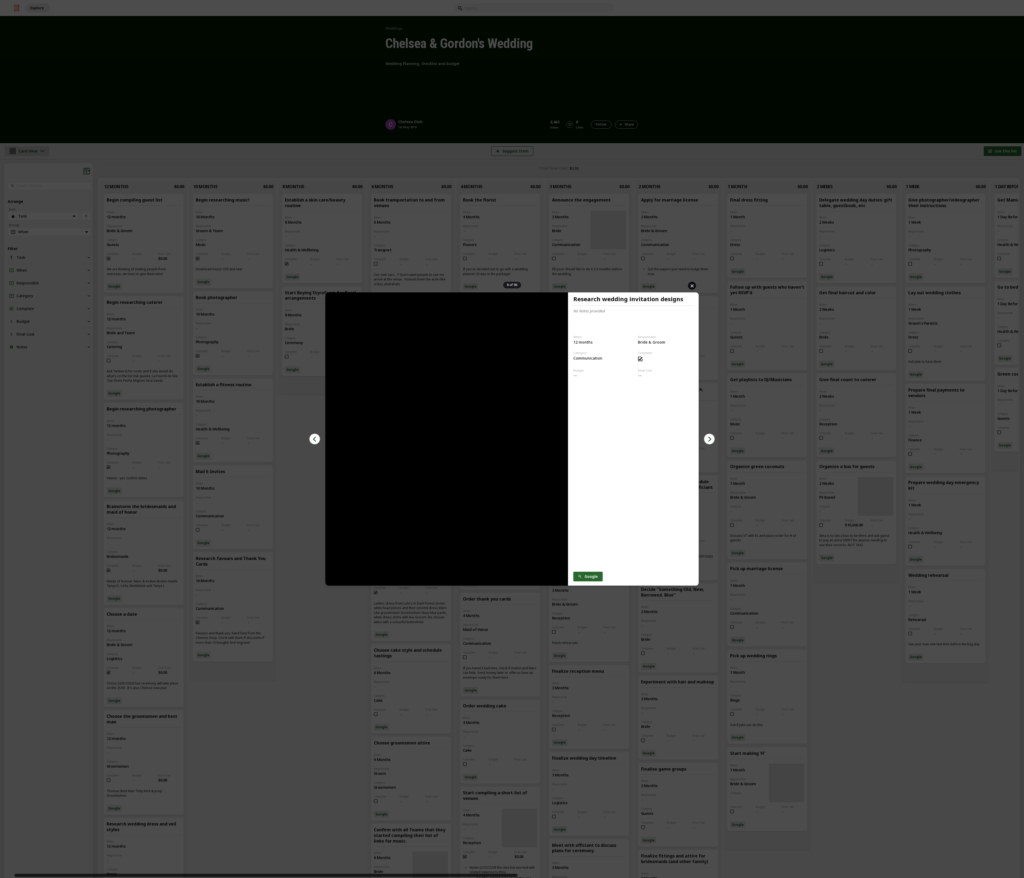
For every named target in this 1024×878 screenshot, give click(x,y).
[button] (314, 439)
